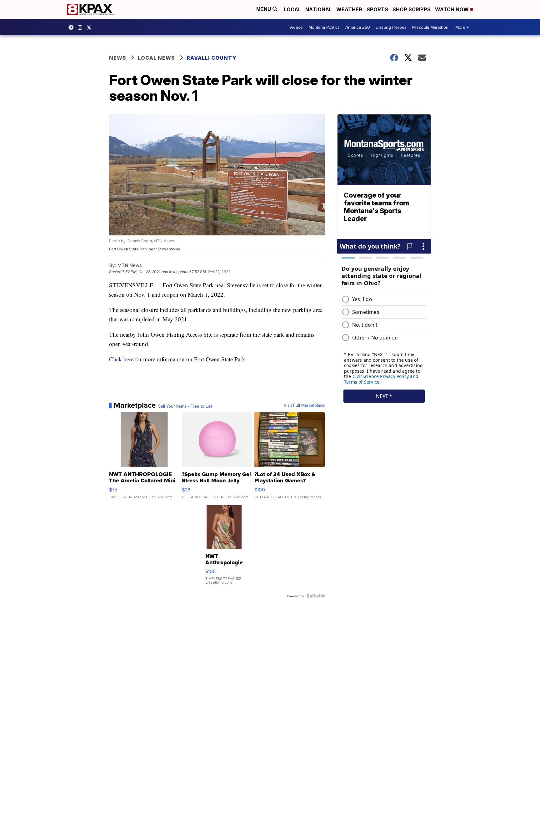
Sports (377, 9)
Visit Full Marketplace (304, 405)
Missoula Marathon (430, 27)
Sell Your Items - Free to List (185, 406)
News (117, 58)
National (318, 9)
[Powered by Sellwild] (316, 596)
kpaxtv (72, 27)
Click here (121, 359)
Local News (156, 58)
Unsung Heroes (391, 27)
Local (292, 9)
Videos (296, 27)
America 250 (357, 27)
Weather (349, 9)
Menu (264, 9)
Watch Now (452, 9)
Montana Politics (324, 27)
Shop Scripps (411, 9)
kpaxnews (91, 27)
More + (462, 27)
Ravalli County (211, 58)
